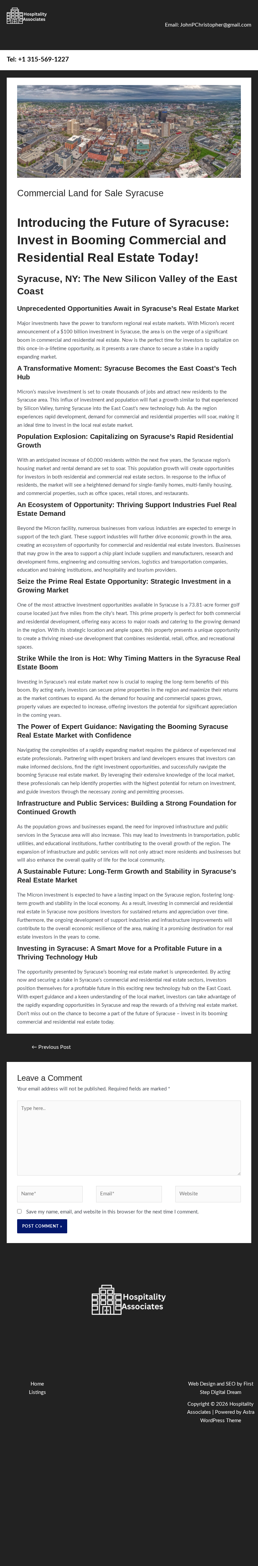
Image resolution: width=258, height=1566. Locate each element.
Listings (37, 1392)
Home (37, 1384)
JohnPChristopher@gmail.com (215, 25)
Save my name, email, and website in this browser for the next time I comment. (112, 1211)
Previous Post (51, 1047)
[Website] (208, 1195)
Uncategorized (77, 205)
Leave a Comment (36, 205)
